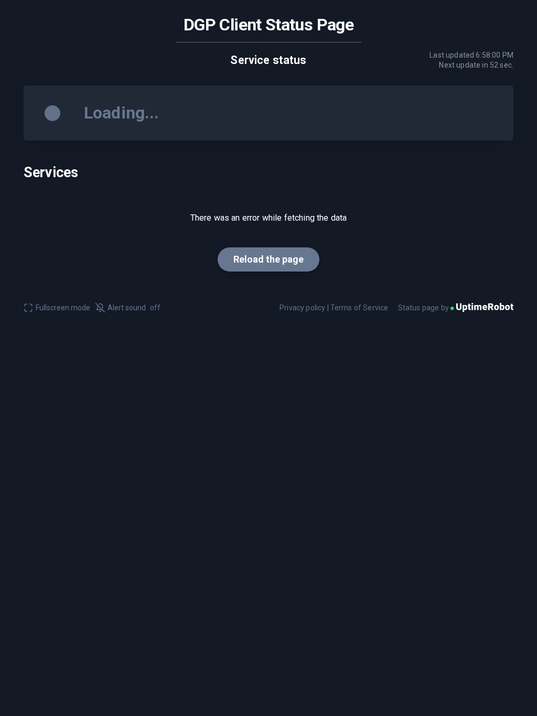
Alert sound (134, 307)
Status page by (424, 307)
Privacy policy (302, 307)
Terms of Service (359, 307)
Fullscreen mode (63, 307)
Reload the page (268, 259)
